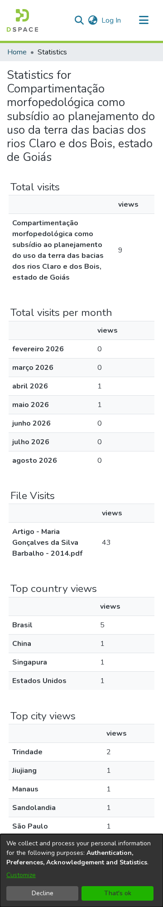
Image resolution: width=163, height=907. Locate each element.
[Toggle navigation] (143, 20)
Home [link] (17, 52)
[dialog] (81, 870)
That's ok (117, 893)
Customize (21, 875)
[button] (22, 20)
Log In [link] (111, 20)
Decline (42, 893)
